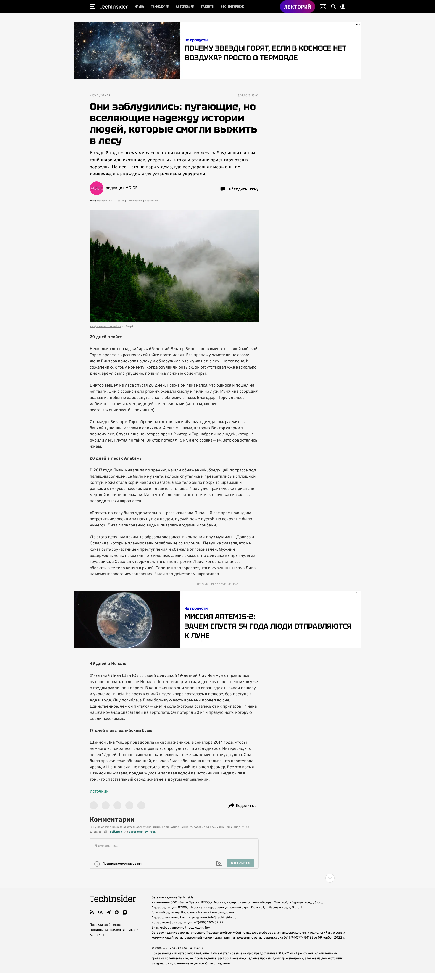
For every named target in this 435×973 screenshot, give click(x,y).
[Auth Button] (342, 6)
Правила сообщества (105, 925)
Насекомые (151, 200)
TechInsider (113, 7)
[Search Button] (333, 6)
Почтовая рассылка (323, 6)
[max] (125, 912)
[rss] (92, 912)
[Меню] (92, 6)
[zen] (116, 912)
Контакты (97, 935)
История (102, 200)
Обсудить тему (244, 189)
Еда (111, 200)
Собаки (120, 200)
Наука (94, 95)
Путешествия (134, 200)
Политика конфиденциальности (114, 930)
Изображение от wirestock (105, 326)
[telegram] (108, 912)
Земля (106, 95)
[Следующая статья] (217, 878)
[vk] (100, 912)
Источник (99, 791)
